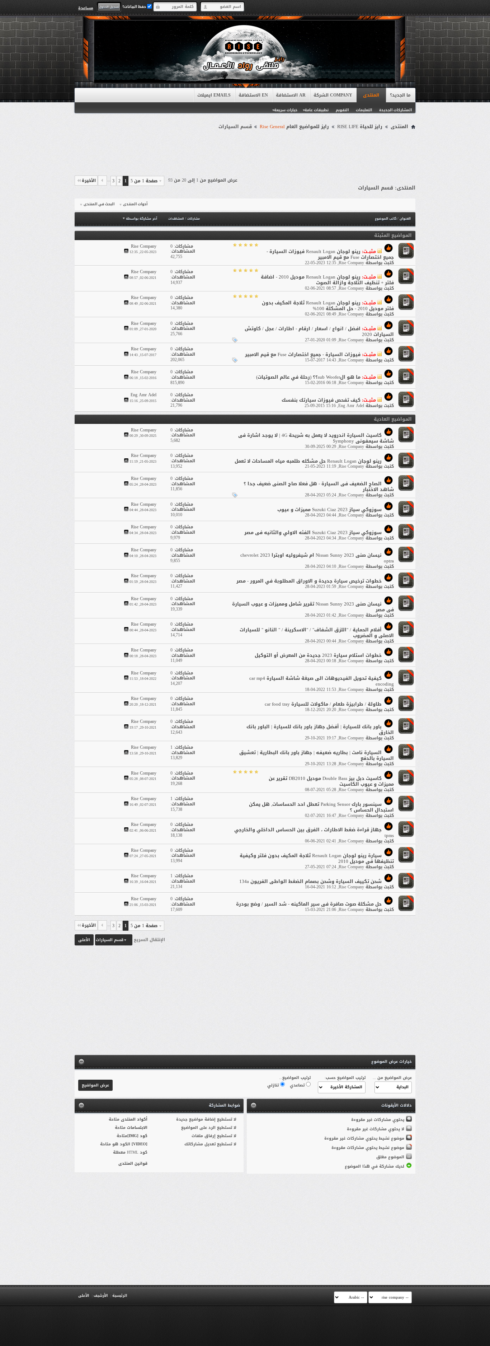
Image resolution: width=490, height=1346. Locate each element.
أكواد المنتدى (134, 1119)
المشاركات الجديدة (395, 110)
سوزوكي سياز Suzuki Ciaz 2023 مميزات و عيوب (329, 509)
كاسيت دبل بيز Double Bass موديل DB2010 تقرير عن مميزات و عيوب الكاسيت (331, 781)
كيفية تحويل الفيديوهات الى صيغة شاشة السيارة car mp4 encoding (321, 681)
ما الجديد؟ (400, 95)
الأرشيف (101, 1295)
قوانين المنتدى (132, 1163)
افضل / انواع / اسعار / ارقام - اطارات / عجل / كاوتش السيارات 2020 (319, 331)
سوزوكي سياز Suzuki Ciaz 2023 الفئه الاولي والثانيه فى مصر (313, 532)
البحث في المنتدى (99, 204)
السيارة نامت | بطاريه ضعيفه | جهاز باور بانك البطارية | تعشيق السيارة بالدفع (316, 755)
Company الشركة (333, 95)
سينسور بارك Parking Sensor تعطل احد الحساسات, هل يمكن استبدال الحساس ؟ (321, 807)
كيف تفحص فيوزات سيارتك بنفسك (321, 400)
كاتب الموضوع (385, 218)
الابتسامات (137, 1127)
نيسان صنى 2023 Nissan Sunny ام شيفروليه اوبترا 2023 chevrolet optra (317, 558)
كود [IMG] (137, 1136)
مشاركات (193, 218)
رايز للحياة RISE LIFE (359, 126)
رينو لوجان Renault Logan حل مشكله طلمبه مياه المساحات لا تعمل (308, 461)
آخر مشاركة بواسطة (141, 218)
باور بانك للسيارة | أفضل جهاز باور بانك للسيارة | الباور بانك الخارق (320, 729)
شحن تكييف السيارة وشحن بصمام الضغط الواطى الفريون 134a (310, 881)
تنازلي (273, 1085)
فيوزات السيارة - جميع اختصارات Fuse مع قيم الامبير (303, 354)
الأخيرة (89, 180)
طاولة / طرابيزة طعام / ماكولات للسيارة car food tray (323, 704)
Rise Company (351, 263)
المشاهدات (176, 218)
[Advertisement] (245, 151)
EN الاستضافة (253, 95)
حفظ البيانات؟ (134, 6)
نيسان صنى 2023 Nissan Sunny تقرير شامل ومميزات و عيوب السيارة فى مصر (313, 606)
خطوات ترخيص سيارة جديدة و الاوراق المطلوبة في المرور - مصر (309, 580)
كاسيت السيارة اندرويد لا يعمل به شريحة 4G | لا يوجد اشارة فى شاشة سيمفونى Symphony (316, 438)
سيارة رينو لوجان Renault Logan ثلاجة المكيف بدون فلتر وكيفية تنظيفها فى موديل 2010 (317, 858)
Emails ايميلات (214, 95)
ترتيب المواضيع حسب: (345, 1077)
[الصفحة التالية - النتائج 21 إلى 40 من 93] (102, 181)
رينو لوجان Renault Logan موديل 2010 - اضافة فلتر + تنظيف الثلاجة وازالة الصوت (327, 279)
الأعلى (84, 940)
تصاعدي (298, 1085)
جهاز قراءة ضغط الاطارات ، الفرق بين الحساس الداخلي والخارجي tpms (314, 832)
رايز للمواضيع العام (294, 126)
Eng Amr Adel (351, 406)
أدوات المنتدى (135, 204)
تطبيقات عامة (317, 110)
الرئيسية (119, 1295)
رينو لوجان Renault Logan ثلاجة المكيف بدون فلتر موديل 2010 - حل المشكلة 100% (328, 305)
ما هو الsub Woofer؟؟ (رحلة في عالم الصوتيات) (308, 377)
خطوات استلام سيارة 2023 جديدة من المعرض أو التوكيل (318, 655)
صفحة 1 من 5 (144, 181)
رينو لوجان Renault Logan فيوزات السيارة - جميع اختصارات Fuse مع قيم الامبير (330, 254)
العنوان (405, 218)
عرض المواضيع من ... (392, 1077)
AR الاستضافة (291, 95)
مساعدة (85, 7)
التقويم (342, 110)
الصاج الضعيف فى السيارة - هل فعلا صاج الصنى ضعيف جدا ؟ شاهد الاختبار (319, 486)
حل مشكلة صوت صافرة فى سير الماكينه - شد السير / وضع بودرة (309, 903)
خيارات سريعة (285, 110)
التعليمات (364, 110)
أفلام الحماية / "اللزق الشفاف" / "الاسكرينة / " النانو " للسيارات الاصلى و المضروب (317, 632)
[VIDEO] (139, 1144)
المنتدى (371, 95)
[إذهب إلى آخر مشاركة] (126, 251)
